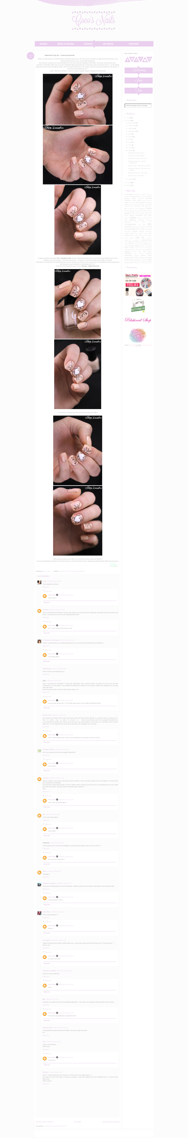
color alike (145, 204)
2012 (128, 185)
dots (125, 208)
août (130, 134)
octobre (131, 128)
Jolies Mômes (47, 668)
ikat (139, 224)
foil (130, 213)
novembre (132, 125)
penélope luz (142, 246)
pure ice (140, 247)
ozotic (136, 244)
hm (151, 222)
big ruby (145, 196)
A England (128, 194)
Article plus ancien (111, 1122)
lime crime (148, 228)
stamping (128, 255)
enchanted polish (133, 208)
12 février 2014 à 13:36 (61, 749)
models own (128, 235)
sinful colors (147, 251)
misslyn (145, 233)
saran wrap (135, 249)
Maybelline (149, 231)
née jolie (131, 242)
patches (149, 244)
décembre (132, 123)
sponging (149, 253)
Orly (71, 571)
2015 (128, 118)
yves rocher (142, 262)
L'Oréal (126, 228)
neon (136, 242)
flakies (134, 212)
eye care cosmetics (146, 210)
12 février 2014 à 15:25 (66, 595)
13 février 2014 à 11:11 (52, 999)
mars (130, 148)
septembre (132, 131)
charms (149, 200)
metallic (126, 233)
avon (130, 196)
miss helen (138, 233)
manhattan (148, 229)
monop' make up (139, 235)
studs (136, 257)
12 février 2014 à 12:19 (53, 680)
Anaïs (44, 581)
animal (126, 196)
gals (150, 214)
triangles (126, 261)
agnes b (144, 194)
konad (150, 226)
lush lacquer (140, 229)
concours (137, 206)
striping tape (128, 257)
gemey (126, 215)
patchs (126, 246)
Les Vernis (108, 43)
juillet (130, 137)
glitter (133, 217)
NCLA (126, 242)
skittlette (128, 253)
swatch (126, 259)
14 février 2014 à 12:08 (53, 1041)
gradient (132, 220)
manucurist (127, 231)
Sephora (127, 251)
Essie (149, 208)
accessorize (137, 194)
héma (144, 222)
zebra (146, 262)
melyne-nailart (47, 1027)
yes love (131, 262)
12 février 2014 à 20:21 (58, 912)
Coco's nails (51, 595)
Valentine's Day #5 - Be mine (137, 158)
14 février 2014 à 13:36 (66, 1013)
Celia (44, 871)
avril (130, 145)
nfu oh (140, 242)
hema (136, 222)
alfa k (150, 194)
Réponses (48, 591)
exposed (132, 210)
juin (129, 139)
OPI (129, 244)
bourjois (62, 571)
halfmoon (149, 220)
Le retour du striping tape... (136, 156)
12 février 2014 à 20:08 (63, 883)
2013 (128, 182)
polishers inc (133, 247)
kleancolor (135, 226)
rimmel (145, 247)
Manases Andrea (48, 749)
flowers (126, 214)
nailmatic (149, 238)
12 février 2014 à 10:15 (54, 581)
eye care (137, 210)
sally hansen (128, 249)
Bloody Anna (47, 715)
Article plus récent (44, 1122)
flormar (142, 212)
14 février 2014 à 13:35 (66, 984)
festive (129, 212)
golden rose (141, 218)
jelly (144, 224)
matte (135, 231)
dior (151, 206)
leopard (137, 228)
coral (142, 206)
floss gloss (148, 212)
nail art (67, 571)
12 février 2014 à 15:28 (66, 735)
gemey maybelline (136, 215)
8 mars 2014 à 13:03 (55, 1072)
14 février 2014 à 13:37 (66, 1057)
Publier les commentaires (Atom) (55, 1126)
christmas (148, 202)
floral (138, 212)
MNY (150, 233)
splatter (141, 253)
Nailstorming (146, 240)
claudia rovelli (137, 204)
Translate (133, 43)
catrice (144, 200)
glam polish (148, 215)
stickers (136, 255)
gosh (125, 220)
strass (75, 571)
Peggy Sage (133, 246)
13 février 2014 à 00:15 (58, 940)
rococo (150, 247)
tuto (135, 261)
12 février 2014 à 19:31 (53, 871)
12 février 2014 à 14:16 (57, 778)
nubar (126, 244)
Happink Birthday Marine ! (136, 153)
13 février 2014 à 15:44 (60, 1027)
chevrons (132, 202)
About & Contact (65, 43)
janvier (130, 179)
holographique (130, 224)
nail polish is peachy (49, 883)
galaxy (147, 214)
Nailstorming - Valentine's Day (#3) (139, 166)
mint (132, 233)
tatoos (134, 259)
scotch (149, 249)
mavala (141, 231)
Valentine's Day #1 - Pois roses (137, 173)
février (130, 150)
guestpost (141, 220)
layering (131, 228)
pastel (145, 244)
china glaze (140, 202)
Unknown (46, 610)
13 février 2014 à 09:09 (64, 970)
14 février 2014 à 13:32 (66, 828)
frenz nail (134, 213)
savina (144, 249)
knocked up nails (142, 226)
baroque (134, 196)
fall (125, 212)
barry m (140, 196)
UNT (138, 261)
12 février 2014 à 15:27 (66, 700)
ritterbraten (46, 912)
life (141, 228)
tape (130, 259)
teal (137, 259)
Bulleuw (45, 1072)
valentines (81, 571)
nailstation (136, 240)
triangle (149, 259)
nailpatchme (127, 240)
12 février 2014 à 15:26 (66, 654)
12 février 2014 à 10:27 (67, 640)
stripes (149, 255)
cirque (126, 204)
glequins (126, 218)
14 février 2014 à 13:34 (66, 925)
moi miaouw (47, 940)
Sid (44, 814)
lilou (44, 1041)
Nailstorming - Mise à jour (136, 175)
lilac (143, 228)
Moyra (131, 238)
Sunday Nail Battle (145, 257)
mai (129, 142)
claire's (131, 204)
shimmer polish (136, 251)
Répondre (46, 587)
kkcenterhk (128, 226)
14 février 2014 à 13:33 (66, 897)
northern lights (147, 242)
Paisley (141, 244)
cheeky (126, 202)
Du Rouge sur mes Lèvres (51, 640)
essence (142, 208)
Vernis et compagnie (49, 970)
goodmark (149, 218)
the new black (142, 259)
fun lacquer (141, 214)
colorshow (131, 206)
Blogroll (88, 43)
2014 (128, 120)
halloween (127, 222)
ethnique (126, 210)
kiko (150, 224)
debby (147, 206)
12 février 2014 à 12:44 (59, 715)
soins (135, 253)
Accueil (43, 43)
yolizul (136, 262)
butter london (137, 200)
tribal (131, 261)
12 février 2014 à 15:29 (66, 799)
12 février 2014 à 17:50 (52, 814)
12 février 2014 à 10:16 (57, 610)
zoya (150, 262)
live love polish (129, 229)
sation (140, 249)
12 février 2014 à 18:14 (57, 843)
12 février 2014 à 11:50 (59, 668)
